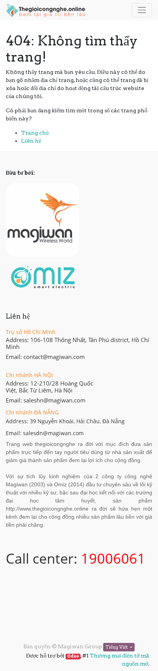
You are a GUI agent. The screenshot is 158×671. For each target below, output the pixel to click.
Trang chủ (35, 133)
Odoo (73, 656)
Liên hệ (31, 141)
